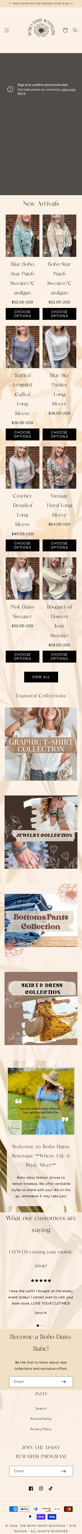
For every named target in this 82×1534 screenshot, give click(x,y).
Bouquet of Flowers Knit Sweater (59, 621)
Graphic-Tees (38, 786)
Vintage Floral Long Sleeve (59, 506)
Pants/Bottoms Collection (38, 963)
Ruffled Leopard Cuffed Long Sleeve (22, 394)
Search (41, 1408)
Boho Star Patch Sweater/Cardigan (59, 279)
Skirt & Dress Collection (38, 1051)
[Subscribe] (63, 1381)
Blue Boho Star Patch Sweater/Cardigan (22, 279)
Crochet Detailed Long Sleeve (22, 510)
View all (41, 677)
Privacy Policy (40, 1429)
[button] (7, 30)
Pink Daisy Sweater (22, 612)
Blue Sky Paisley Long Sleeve (59, 390)
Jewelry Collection (38, 874)
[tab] (38, 1326)
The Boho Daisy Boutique (43, 1525)
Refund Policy (41, 1419)
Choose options (22, 314)
